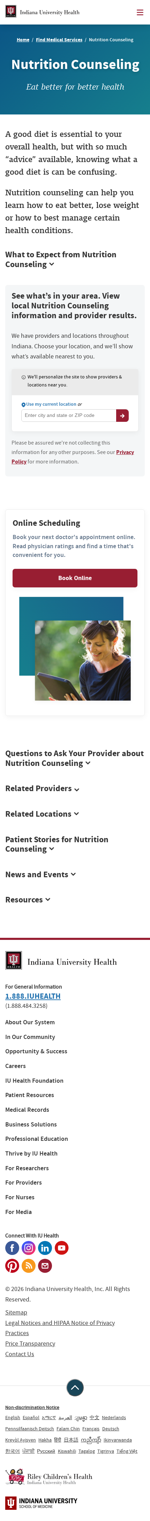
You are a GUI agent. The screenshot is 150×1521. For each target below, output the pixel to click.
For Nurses (20, 1197)
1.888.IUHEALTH (33, 996)
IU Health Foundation (34, 1080)
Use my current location (51, 404)
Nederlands (114, 1417)
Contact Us (19, 1354)
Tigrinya (105, 1451)
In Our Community (30, 1037)
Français (90, 1428)
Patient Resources (29, 1095)
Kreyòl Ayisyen (20, 1440)
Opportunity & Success (36, 1051)
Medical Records (27, 1110)
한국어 (12, 1451)
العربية (65, 1417)
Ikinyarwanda (118, 1440)
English (12, 1417)
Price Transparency (30, 1344)
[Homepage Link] (42, 12)
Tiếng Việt (127, 1451)
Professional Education (36, 1139)
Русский (46, 1451)
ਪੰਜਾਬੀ (28, 1451)
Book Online (75, 578)
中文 (94, 1417)
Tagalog (86, 1451)
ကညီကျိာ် (91, 1440)
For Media (18, 1212)
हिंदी (57, 1440)
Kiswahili (67, 1451)
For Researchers (27, 1168)
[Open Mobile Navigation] (140, 12)
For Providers (23, 1182)
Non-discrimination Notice (32, 1407)
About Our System (30, 1022)
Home (23, 39)
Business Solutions (31, 1124)
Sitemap (16, 1313)
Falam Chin (68, 1428)
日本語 (71, 1440)
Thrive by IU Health (31, 1153)
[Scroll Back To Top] (75, 1387)
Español (31, 1417)
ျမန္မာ (81, 1417)
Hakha (45, 1440)
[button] (75, 789)
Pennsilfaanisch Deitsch (29, 1428)
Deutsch (110, 1428)
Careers (15, 1066)
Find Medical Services (59, 39)
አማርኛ (49, 1417)
